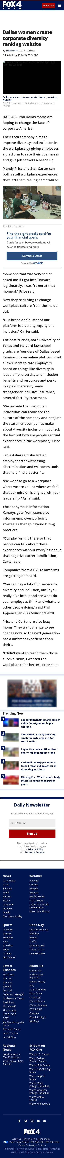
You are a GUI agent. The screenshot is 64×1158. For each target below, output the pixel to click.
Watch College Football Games (37, 1060)
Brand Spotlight (37, 1017)
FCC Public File (37, 1001)
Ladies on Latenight (13, 994)
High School (9, 957)
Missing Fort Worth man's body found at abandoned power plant (40, 781)
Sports (7, 925)
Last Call (7, 990)
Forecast (34, 880)
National (7, 888)
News (7, 876)
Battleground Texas (13, 998)
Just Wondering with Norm (13, 1024)
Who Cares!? (9, 1006)
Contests (34, 1013)
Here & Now (9, 1037)
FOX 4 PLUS (35, 1009)
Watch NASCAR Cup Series (40, 1071)
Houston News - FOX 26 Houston (11, 1056)
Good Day (36, 925)
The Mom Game (11, 1029)
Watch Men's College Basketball (39, 1084)
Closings (33, 884)
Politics (6, 900)
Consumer (8, 904)
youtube (38, 1121)
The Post (7, 982)
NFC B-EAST (9, 1014)
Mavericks (8, 937)
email (44, 1121)
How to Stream (37, 989)
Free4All (7, 986)
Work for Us (35, 993)
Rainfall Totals (36, 896)
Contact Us (35, 970)
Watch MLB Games (39, 1065)
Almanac (34, 892)
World (6, 892)
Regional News (9, 1047)
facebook (19, 1121)
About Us (36, 966)
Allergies (33, 888)
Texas (6, 884)
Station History (37, 981)
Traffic (32, 941)
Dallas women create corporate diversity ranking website (30, 98)
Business (31, 50)
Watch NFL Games (39, 1054)
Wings (6, 949)
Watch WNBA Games (36, 1098)
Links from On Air (38, 929)
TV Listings (35, 997)
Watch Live (48, 5)
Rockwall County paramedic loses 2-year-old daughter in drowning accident (38, 766)
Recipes (33, 937)
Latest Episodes (9, 968)
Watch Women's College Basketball (39, 1091)
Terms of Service (34, 852)
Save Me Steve (37, 953)
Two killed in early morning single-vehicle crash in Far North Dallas (38, 738)
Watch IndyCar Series (37, 1077)
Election (7, 896)
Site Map (34, 1021)
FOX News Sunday (12, 916)
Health (6, 912)
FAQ (31, 985)
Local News (9, 880)
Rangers (7, 933)
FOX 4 (22, 50)
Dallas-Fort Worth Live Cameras (38, 906)
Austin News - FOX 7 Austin (12, 1063)
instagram (32, 1121)
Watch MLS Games (39, 1103)
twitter (25, 1121)
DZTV (6, 1018)
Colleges (7, 953)
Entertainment (36, 945)
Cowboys (7, 929)
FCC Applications (38, 1005)
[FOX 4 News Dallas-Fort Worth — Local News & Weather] (12, 5)
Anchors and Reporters (36, 976)
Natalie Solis (12, 50)
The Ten (7, 978)
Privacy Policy (35, 849)
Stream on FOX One (37, 1047)
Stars (5, 941)
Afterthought (9, 1010)
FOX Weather (36, 900)
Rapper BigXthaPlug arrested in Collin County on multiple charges (40, 723)
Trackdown (8, 1002)
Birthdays (34, 933)
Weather (35, 876)
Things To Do (36, 949)
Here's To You (10, 1033)
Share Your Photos (39, 911)
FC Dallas (8, 945)
